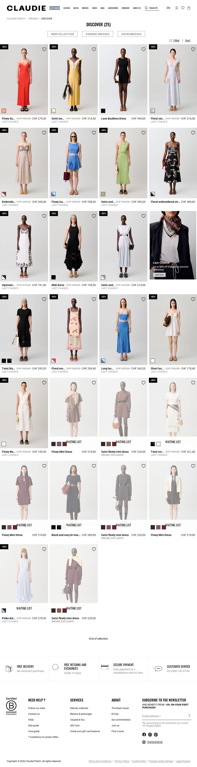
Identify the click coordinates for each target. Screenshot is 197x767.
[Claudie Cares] (11, 706)
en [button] (168, 7)
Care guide (33, 731)
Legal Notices (183, 761)
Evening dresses (97, 34)
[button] (54, 8)
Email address (150, 716)
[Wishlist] (44, 49)
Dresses (33, 19)
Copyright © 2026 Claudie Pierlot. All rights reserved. (34, 761)
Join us (115, 725)
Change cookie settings (161, 761)
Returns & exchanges (81, 714)
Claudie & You (77, 719)
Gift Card (74, 725)
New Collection (62, 34)
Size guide (33, 725)
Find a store (118, 731)
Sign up (189, 716)
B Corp (115, 714)
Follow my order (36, 708)
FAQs (31, 719)
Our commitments (121, 719)
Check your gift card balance (85, 731)
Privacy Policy (121, 761)
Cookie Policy (139, 761)
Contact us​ (34, 714)
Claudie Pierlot (16, 19)
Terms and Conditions (99, 761)
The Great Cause (120, 708)
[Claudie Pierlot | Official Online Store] (26, 8)
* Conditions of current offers (43, 737)
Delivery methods (79, 708)
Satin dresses (131, 34)
